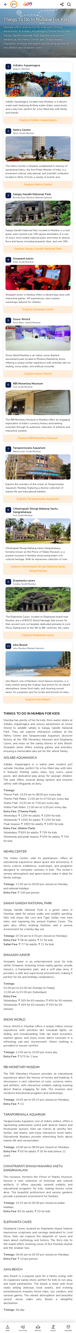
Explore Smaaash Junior (38, 309)
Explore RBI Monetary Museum (38, 438)
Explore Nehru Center (38, 184)
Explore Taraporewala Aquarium (38, 499)
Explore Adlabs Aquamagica (38, 120)
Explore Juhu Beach (38, 699)
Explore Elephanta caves (38, 635)
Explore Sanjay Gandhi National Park (38, 249)
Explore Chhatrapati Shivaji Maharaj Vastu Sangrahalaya (38, 569)
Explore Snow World (38, 374)
